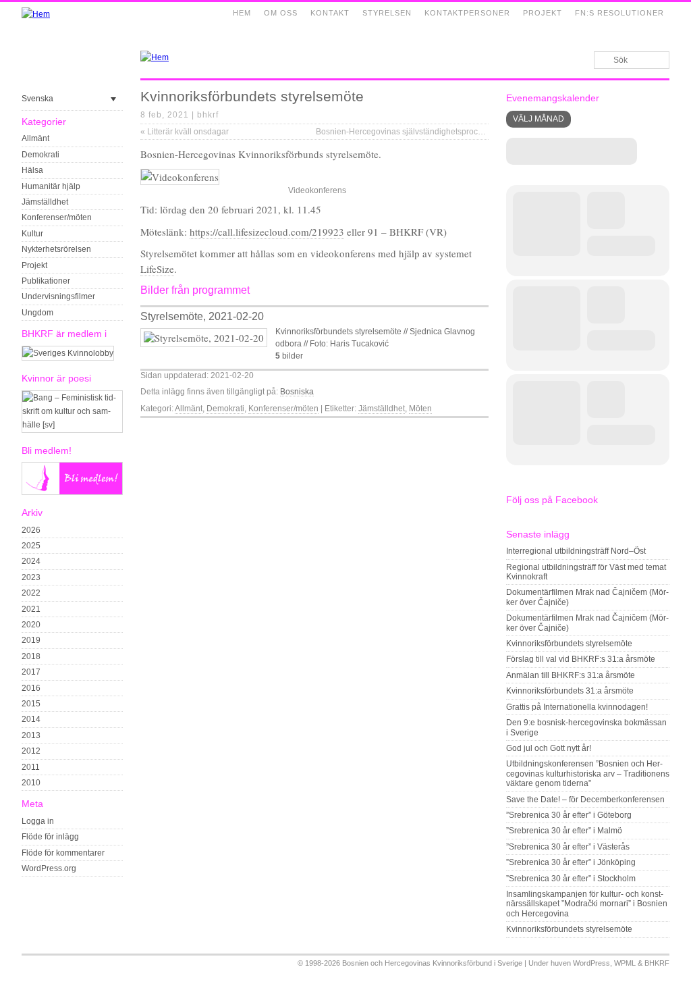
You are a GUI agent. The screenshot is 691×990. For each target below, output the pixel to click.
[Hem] (36, 14)
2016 (31, 688)
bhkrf (208, 115)
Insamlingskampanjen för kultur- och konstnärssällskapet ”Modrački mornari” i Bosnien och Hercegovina (586, 903)
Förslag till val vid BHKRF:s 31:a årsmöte (580, 659)
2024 (31, 561)
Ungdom (37, 312)
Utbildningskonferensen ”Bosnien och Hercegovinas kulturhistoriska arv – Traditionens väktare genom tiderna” (587, 773)
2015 (31, 703)
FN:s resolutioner (619, 13)
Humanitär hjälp (51, 186)
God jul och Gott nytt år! (548, 748)
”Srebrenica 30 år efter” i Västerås (568, 847)
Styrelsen (387, 13)
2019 (31, 640)
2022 (31, 593)
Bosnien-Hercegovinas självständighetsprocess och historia (429, 131)
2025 (31, 545)
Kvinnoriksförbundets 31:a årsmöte (570, 691)
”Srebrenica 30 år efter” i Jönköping (571, 862)
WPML (625, 963)
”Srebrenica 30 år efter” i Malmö (564, 830)
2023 (31, 577)
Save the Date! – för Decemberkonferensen (585, 799)
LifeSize (157, 269)
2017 (31, 672)
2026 (31, 530)
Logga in (38, 821)
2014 (31, 719)
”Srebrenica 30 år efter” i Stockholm (571, 878)
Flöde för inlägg (50, 836)
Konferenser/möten (57, 217)
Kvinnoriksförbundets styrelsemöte (569, 643)
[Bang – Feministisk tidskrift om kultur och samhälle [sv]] (72, 424)
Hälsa (32, 170)
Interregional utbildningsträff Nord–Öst (576, 551)
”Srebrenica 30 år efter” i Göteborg (569, 815)
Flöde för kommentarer (63, 853)
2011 (31, 767)
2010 (31, 782)
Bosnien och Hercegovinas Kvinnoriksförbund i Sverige (432, 963)
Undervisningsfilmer (58, 296)
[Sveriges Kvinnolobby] (68, 353)
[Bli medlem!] (72, 492)
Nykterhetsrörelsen (56, 249)
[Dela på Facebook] (451, 429)
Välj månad (538, 119)
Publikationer (46, 281)
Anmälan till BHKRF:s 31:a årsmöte (570, 675)
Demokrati (40, 154)
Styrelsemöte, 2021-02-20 (202, 316)
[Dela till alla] (482, 429)
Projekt (542, 13)
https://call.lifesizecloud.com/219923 (267, 231)
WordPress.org (49, 868)
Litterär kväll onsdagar (184, 131)
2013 (31, 735)
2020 (31, 624)
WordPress (591, 963)
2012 (31, 751)
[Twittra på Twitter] (466, 429)
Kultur (32, 233)
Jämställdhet (45, 202)
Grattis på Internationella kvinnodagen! (577, 707)
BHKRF (656, 963)
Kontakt (330, 13)
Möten (420, 408)
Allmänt (35, 138)
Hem (242, 13)
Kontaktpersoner (467, 13)
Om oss (281, 13)
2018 (31, 656)
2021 (31, 609)
